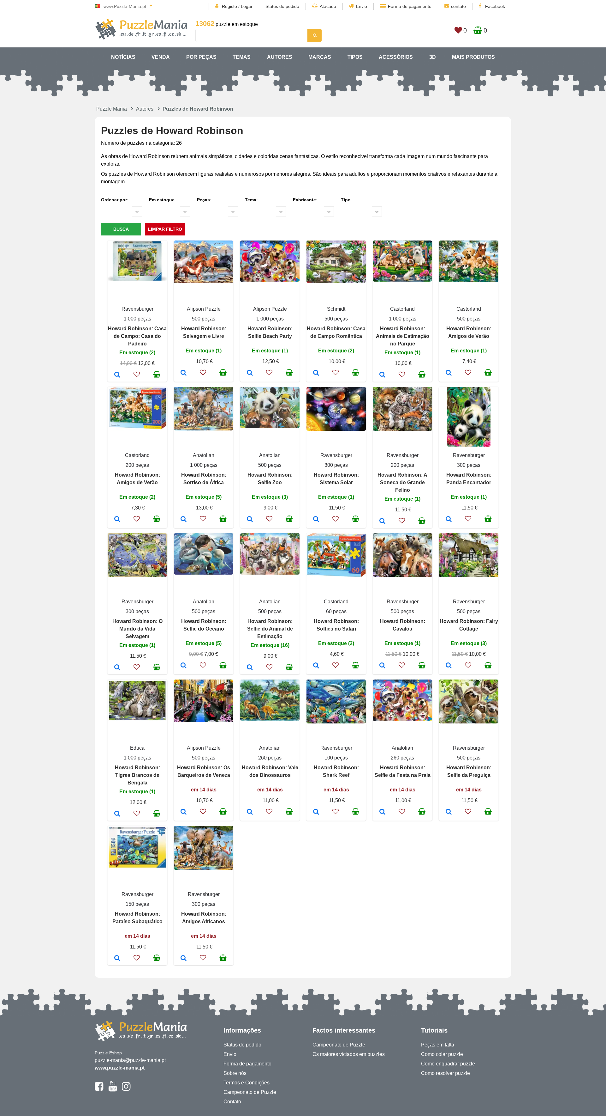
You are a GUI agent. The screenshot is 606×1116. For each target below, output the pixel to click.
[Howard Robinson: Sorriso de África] (184, 519)
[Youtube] (112, 1089)
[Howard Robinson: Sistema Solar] (316, 519)
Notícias (123, 57)
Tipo (346, 199)
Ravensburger (137, 309)
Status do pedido (282, 6)
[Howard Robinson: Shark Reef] (316, 812)
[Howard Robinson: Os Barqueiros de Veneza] (184, 812)
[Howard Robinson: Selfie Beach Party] (250, 373)
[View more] (137, 279)
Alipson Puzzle (204, 309)
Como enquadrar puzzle (448, 1063)
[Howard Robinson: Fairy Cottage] (449, 666)
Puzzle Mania (111, 109)
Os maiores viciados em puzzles (348, 1054)
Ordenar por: (114, 199)
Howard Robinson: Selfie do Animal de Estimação (270, 629)
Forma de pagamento (409, 6)
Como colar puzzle (442, 1054)
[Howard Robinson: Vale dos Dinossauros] (250, 812)
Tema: (251, 199)
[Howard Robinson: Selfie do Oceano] (184, 666)
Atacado (328, 6)
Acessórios (396, 57)
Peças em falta (437, 1044)
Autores (279, 57)
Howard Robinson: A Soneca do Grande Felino (402, 482)
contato (458, 6)
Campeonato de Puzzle (249, 1092)
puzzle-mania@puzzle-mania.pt (130, 1060)
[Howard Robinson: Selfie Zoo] (250, 519)
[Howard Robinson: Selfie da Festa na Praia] (382, 812)
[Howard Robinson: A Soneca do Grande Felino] (382, 521)
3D (432, 57)
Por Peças (201, 57)
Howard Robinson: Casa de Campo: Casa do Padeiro (137, 336)
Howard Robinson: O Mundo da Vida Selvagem (137, 629)
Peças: (204, 199)
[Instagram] (126, 1089)
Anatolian (203, 455)
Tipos (355, 57)
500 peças (203, 318)
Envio (361, 6)
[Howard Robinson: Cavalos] (382, 666)
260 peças (270, 757)
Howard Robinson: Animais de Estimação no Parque (402, 336)
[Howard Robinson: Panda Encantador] (449, 519)
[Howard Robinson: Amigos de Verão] (449, 373)
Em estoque (162, 199)
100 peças (336, 757)
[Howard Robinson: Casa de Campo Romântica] (316, 373)
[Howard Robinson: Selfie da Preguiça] (449, 812)
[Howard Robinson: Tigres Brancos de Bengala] (117, 814)
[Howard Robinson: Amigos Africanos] (184, 958)
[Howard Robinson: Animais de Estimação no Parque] (382, 375)
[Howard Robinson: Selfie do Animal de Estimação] (250, 668)
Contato (232, 1101)
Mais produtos (473, 57)
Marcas (319, 57)
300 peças (336, 465)
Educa (137, 748)
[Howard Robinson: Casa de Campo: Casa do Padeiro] (117, 375)
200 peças (137, 465)
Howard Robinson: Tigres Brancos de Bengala (137, 775)
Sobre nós (235, 1073)
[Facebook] (99, 1089)
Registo (229, 6)
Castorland (402, 309)
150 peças (137, 904)
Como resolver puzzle (445, 1073)
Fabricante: (305, 199)
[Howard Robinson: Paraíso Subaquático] (117, 958)
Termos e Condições (246, 1082)
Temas (242, 57)
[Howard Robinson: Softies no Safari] (316, 666)
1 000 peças (137, 318)
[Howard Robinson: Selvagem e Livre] (184, 373)
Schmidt (336, 309)
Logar (246, 6)
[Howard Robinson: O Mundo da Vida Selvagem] (117, 668)
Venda (161, 57)
